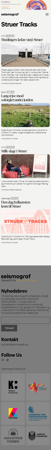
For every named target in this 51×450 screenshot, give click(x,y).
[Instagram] (2, 359)
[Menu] (47, 14)
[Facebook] (7, 359)
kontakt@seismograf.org (14, 344)
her (36, 312)
